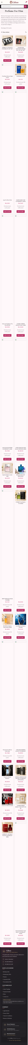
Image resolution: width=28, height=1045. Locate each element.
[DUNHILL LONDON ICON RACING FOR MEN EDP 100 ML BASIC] (20, 770)
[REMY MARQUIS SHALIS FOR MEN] (7, 544)
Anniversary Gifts (7, 974)
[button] (7, 60)
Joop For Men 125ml (7, 200)
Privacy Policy (6, 1013)
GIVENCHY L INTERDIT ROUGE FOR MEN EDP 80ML (7, 836)
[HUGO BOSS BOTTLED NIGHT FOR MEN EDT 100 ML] (20, 876)
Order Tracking (6, 989)
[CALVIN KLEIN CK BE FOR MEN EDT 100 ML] (20, 145)
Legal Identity (6, 1010)
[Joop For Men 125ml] (7, 145)
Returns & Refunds (7, 1018)
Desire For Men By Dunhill (7, 805)
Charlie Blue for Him (20, 76)
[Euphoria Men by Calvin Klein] (7, 468)
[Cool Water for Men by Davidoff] (20, 619)
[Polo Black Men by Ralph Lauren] (7, 69)
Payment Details (7, 991)
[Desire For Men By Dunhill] (7, 798)
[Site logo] (14, 2)
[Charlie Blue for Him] (20, 69)
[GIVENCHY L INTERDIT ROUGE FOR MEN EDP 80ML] (7, 827)
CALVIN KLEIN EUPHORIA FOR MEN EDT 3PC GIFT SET (20, 49)
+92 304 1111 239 (9, 964)
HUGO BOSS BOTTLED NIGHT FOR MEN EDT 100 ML (21, 932)
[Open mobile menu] (1, 2)
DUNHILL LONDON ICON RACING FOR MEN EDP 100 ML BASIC (20, 778)
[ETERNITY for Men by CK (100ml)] (20, 495)
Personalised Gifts (7, 981)
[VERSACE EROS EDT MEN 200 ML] (20, 468)
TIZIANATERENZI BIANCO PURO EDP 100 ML (20, 807)
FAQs (4, 994)
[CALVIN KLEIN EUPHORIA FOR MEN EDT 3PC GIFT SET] (20, 40)
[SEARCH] (25, 6)
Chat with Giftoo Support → (11, 1035)
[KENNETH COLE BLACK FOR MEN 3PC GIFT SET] (7, 40)
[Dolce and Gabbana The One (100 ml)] (7, 269)
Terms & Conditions (7, 1015)
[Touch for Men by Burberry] (7, 770)
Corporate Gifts (6, 979)
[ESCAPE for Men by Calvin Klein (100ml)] (7, 619)
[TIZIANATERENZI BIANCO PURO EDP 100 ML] (20, 798)
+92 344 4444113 (9, 961)
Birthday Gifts (6, 971)
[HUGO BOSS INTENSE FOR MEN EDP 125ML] (7, 393)
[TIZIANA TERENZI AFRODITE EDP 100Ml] (20, 269)
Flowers (5, 976)
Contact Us (5, 996)
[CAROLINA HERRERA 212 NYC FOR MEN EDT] (20, 695)
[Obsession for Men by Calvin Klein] (7, 695)
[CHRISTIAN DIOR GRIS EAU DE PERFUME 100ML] (20, 393)
